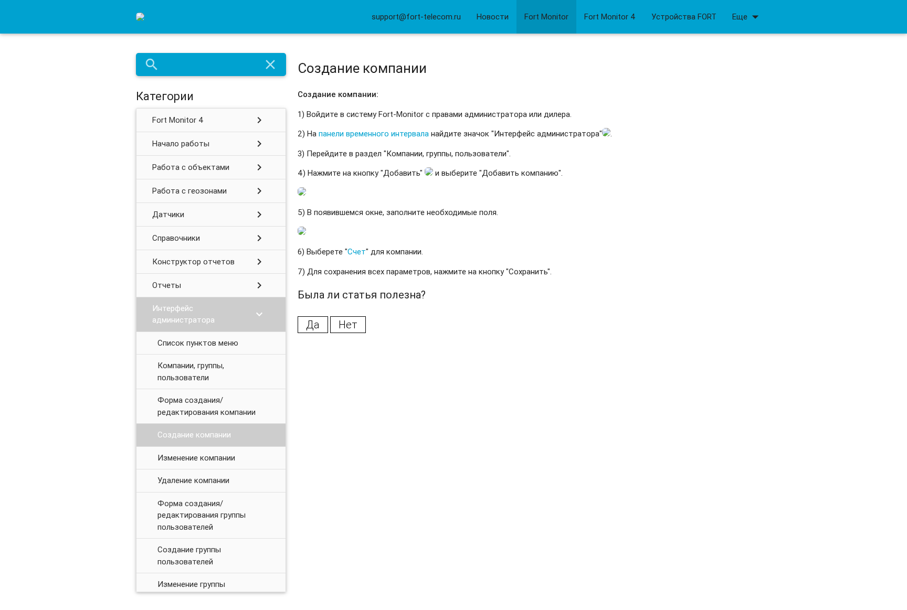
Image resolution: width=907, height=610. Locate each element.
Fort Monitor (546, 17)
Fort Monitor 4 (610, 17)
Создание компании (194, 435)
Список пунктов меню (197, 343)
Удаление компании (193, 480)
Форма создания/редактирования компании (206, 406)
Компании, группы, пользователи (190, 371)
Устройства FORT (683, 17)
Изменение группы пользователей (191, 590)
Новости (493, 17)
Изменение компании (196, 458)
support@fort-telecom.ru (416, 17)
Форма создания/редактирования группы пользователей (201, 515)
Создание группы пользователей (189, 555)
